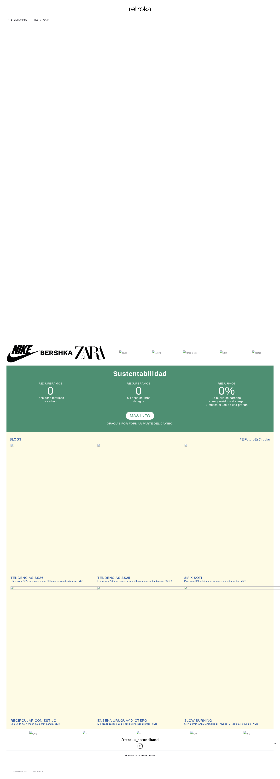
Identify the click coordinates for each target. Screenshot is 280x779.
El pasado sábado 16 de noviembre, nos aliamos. (128, 723)
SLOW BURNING (198, 720)
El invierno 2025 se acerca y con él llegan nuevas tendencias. (48, 581)
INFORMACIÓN (16, 20)
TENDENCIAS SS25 (113, 577)
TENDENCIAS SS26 (27, 577)
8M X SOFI (193, 577)
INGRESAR (41, 20)
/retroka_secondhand (140, 739)
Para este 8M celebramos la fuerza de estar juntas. (216, 581)
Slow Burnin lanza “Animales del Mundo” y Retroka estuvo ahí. (222, 723)
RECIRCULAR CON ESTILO (33, 720)
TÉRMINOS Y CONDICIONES (140, 755)
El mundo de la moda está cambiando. (36, 723)
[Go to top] (275, 744)
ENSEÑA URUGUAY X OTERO (122, 720)
